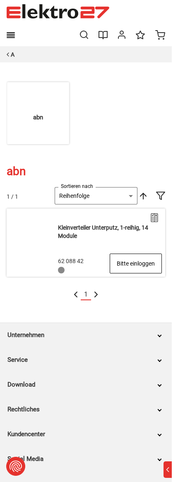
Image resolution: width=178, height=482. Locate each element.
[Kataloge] (103, 38)
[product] (86, 243)
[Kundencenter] (121, 36)
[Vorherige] (76, 294)
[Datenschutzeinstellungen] (15, 466)
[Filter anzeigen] (160, 197)
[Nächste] (96, 294)
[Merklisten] (140, 39)
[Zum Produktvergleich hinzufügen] (154, 217)
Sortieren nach (77, 186)
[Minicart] (160, 36)
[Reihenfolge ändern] (142, 195)
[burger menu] (11, 35)
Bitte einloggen (136, 263)
